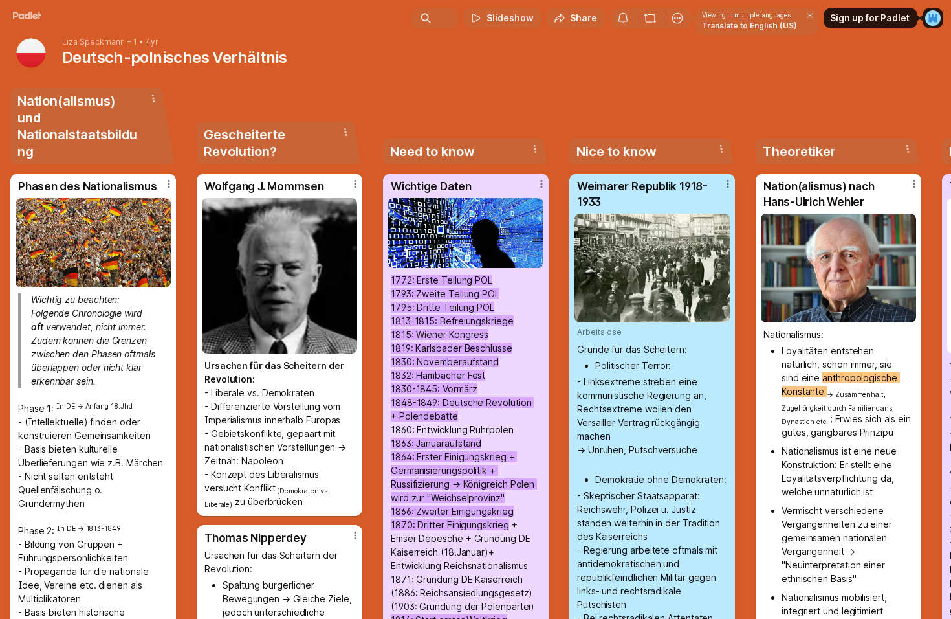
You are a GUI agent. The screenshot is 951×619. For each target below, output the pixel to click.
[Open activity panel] (623, 18)
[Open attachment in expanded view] (93, 242)
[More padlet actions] (677, 18)
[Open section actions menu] (153, 98)
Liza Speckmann (93, 42)
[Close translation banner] (810, 15)
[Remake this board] (650, 18)
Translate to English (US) (749, 25)
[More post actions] (169, 183)
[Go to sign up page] (933, 18)
